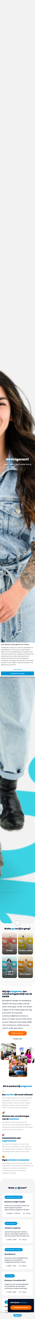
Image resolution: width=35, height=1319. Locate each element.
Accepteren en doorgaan (18, 673)
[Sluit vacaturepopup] (32, 1301)
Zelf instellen (17, 669)
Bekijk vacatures (17, 1033)
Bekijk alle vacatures (21, 1308)
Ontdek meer (17, 1039)
